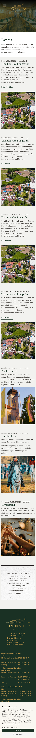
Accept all (18, 730)
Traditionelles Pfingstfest (15, 63)
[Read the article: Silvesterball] (18, 537)
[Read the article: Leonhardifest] (18, 474)
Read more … (7, 88)
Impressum (5, 727)
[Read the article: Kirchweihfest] (18, 405)
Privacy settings (18, 734)
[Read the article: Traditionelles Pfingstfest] (18, 110)
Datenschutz (14, 727)
